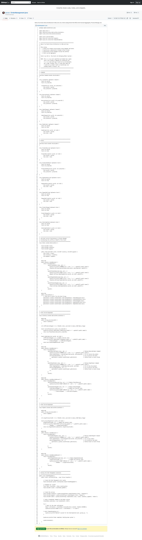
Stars (23, 18)
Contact (77, 536)
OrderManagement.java (19, 13)
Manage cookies (83, 536)
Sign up (138, 2)
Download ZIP (136, 18)
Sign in (132, 2)
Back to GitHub (41, 2)
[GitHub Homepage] (39, 536)
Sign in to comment (82, 528)
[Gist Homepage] (5, 2)
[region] (71, 275)
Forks (31, 18)
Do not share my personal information (96, 536)
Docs (73, 536)
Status (64, 536)
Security (60, 536)
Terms (51, 536)
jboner (7, 13)
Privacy (55, 536)
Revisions (14, 18)
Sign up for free (41, 528)
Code (6, 18)
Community (69, 536)
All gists (34, 2)
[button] (127, 18)
